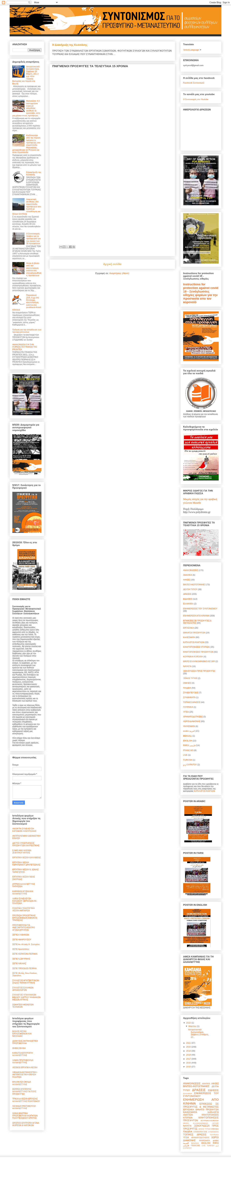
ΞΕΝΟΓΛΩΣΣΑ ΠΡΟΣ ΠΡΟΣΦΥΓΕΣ (199, 671)
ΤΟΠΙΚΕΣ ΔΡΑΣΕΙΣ (191, 702)
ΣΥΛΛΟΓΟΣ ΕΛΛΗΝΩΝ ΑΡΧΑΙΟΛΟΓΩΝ (22, 989)
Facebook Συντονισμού (193, 83)
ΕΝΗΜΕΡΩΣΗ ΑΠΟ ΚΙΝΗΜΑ (196, 616)
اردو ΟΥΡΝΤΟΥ (190, 765)
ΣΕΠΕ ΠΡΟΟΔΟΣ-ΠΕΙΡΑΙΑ (24, 968)
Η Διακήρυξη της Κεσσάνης (69, 44)
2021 (188, 1043)
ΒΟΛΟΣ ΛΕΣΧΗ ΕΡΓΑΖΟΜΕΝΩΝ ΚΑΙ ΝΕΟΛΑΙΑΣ (21, 1033)
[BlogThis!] (64, 247)
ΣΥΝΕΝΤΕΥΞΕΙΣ (190, 692)
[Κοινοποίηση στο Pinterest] (73, 247)
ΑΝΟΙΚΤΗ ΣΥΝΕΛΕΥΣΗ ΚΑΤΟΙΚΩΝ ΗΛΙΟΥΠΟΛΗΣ (24, 829)
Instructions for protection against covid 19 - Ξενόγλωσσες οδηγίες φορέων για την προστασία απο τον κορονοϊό (200, 293)
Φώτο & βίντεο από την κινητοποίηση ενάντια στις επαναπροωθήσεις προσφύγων (33, 269)
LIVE (185, 755)
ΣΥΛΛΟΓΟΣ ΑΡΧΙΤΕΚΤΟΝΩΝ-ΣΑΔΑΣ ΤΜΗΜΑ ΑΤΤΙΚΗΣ (26, 981)
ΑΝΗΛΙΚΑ (187, 575)
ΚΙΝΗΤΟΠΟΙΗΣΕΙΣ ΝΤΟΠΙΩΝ (196, 647)
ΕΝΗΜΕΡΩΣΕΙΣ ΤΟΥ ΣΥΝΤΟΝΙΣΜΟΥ (200, 608)
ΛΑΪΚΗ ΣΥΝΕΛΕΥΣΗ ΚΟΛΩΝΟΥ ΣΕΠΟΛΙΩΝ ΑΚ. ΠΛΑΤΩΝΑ (24, 901)
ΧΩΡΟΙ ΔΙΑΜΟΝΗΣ (191, 721)
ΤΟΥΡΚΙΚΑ (188, 707)
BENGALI (187, 736)
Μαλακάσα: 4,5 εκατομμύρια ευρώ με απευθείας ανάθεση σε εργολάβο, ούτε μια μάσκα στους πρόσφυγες (26, 108)
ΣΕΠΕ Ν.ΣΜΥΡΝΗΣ (21, 959)
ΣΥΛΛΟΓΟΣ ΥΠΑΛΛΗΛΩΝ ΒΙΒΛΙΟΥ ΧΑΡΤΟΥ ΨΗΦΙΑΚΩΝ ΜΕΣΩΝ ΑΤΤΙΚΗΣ (26, 997)
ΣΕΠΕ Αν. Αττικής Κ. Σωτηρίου (26, 944)
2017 (188, 1059)
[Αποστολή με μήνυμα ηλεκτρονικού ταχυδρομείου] (61, 247)
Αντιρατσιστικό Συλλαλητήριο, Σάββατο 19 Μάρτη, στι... (198, 1033)
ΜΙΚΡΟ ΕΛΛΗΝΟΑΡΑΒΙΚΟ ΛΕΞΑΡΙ (199, 661)
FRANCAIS (188, 750)
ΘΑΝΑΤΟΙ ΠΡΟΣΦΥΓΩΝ (194, 632)
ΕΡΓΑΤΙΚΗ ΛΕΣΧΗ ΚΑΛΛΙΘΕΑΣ (26, 857)
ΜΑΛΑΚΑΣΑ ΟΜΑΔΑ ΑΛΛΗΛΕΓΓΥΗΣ (21, 1083)
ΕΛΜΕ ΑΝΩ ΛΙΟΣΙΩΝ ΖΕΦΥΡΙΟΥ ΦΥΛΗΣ (21, 851)
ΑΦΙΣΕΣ (186, 580)
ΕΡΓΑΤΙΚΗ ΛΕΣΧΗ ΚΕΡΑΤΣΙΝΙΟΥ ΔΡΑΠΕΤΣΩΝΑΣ (26, 863)
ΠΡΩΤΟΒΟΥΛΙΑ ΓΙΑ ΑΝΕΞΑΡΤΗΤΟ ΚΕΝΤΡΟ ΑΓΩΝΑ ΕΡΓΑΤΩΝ (23, 927)
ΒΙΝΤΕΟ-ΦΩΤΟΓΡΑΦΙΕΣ (194, 584)
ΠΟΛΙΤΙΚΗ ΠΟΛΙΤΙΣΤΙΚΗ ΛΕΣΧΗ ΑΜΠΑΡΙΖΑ (23, 909)
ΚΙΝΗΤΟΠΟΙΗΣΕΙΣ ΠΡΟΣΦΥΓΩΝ (198, 652)
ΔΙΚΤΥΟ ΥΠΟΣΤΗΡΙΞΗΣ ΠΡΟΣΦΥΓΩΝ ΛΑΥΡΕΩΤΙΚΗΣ (25, 844)
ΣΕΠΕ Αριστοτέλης (20, 949)
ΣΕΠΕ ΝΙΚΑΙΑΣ (19, 963)
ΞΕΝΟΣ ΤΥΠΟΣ (190, 678)
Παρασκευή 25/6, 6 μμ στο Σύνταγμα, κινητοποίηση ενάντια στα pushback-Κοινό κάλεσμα (26, 302)
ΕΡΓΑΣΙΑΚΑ (188, 628)
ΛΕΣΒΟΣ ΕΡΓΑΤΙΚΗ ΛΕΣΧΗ (24, 1067)
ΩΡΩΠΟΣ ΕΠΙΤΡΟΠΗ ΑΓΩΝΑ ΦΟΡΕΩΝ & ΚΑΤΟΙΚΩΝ (25, 1124)
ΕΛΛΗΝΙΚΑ (188, 604)
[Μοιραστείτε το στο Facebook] (70, 247)
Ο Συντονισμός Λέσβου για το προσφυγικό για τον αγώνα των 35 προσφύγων (33, 238)
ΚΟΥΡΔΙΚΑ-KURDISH (193, 656)
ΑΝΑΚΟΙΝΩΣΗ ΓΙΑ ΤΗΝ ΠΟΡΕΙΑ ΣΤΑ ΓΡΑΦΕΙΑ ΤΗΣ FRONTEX (24, 347)
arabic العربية (189, 731)
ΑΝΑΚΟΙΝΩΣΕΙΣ (190, 570)
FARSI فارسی (189, 745)
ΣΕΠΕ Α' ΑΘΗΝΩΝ (20, 935)
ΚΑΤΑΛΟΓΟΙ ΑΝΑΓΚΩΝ (193, 642)
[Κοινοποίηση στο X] (67, 247)
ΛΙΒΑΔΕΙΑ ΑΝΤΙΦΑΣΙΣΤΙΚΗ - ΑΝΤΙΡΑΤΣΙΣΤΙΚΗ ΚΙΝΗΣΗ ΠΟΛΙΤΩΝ (25, 1074)
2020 (188, 1047)
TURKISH (187, 760)
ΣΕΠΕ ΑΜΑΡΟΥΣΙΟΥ (21, 939)
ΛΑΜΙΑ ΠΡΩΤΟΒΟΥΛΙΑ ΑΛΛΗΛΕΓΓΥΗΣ (22, 1061)
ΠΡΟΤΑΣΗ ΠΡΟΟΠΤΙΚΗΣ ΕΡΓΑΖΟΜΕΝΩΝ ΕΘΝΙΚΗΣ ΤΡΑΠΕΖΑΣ (24, 918)
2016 (188, 1063)
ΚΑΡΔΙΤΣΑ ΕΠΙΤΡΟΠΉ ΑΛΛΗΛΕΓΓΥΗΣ (22, 1054)
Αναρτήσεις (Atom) (119, 273)
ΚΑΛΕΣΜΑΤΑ (189, 637)
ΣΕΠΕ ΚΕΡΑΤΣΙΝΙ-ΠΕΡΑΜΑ (24, 954)
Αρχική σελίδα (112, 264)
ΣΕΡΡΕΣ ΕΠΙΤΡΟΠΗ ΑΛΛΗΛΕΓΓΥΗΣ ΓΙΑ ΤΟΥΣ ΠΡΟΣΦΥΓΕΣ (24, 1091)
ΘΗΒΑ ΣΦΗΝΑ (19, 1048)
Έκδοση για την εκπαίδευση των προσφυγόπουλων (26, 331)
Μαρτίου (193, 1026)
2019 (188, 1051)
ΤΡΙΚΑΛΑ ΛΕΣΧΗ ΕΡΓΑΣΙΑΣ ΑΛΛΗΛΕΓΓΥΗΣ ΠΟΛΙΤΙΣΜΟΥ (26, 1100)
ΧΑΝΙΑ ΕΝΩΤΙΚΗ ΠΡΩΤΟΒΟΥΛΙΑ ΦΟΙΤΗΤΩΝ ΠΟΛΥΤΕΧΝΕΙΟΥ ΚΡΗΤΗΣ (25, 1115)
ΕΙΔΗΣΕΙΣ (187, 599)
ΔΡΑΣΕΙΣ (187, 594)
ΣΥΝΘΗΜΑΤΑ (189, 697)
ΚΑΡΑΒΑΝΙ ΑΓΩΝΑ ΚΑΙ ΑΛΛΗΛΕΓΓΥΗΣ (22, 892)
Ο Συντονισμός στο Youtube (196, 99)
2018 (188, 1055)
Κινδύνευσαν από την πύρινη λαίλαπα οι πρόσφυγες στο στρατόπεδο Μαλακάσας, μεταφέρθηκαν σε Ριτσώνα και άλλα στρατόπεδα (26, 144)
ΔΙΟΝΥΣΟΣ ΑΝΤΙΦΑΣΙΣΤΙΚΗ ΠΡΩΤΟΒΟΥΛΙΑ (25, 1042)
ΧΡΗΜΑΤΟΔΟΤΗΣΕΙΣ (193, 717)
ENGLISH (187, 741)
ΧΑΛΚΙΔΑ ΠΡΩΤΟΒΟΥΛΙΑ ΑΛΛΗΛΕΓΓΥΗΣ (24, 1107)
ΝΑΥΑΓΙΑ (187, 666)
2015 (188, 1066)
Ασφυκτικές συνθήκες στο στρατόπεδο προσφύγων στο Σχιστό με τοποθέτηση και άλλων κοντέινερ (26, 206)
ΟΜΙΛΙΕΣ (187, 683)
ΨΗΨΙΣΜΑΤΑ (189, 726)
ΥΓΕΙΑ (186, 712)
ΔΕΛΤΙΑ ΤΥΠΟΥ (190, 589)
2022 (188, 1023)
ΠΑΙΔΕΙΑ (187, 688)
